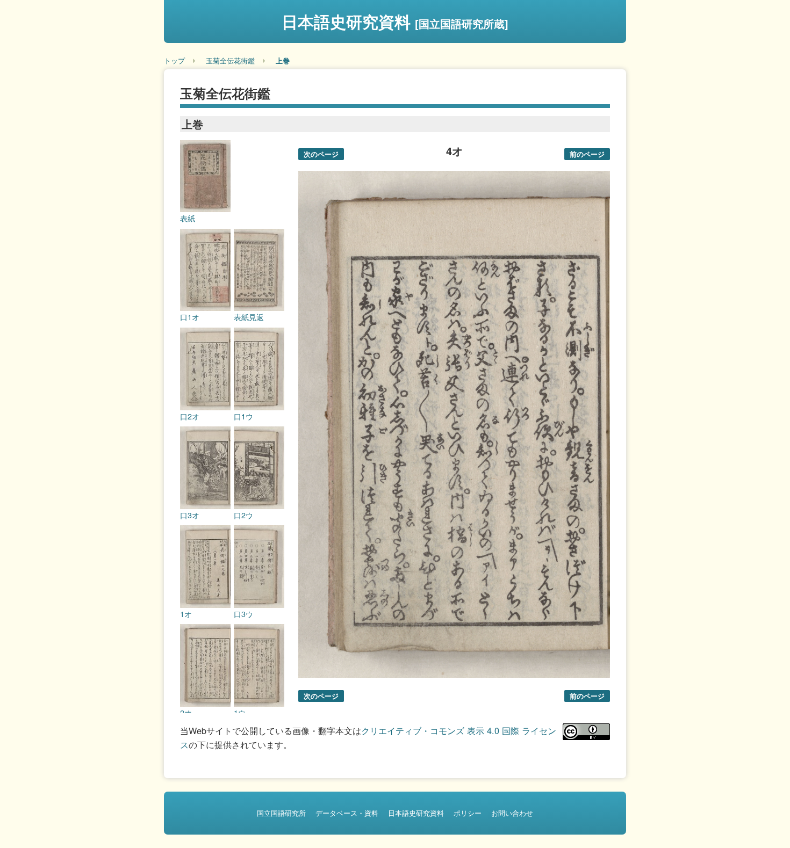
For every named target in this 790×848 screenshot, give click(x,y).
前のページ (587, 154)
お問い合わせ (512, 813)
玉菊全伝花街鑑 (230, 60)
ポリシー (468, 813)
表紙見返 (249, 316)
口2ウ (243, 515)
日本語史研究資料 (395, 21)
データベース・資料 (346, 813)
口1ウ (243, 416)
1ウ (240, 712)
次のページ (321, 154)
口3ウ (243, 613)
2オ (186, 712)
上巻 (283, 60)
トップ (174, 60)
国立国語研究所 (281, 813)
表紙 (187, 218)
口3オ (189, 515)
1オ (186, 613)
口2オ (189, 416)
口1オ (189, 316)
